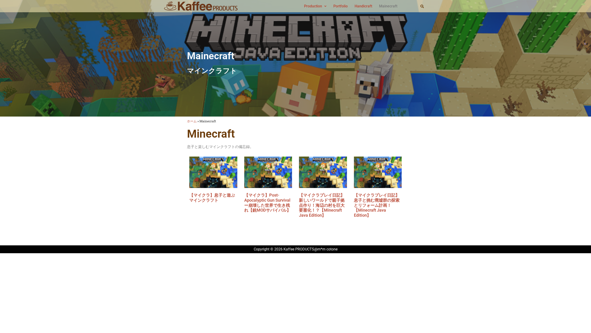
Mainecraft (388, 6)
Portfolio (340, 6)
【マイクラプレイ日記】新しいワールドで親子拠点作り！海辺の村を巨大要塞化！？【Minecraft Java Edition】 (322, 205)
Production (313, 6)
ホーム (192, 121)
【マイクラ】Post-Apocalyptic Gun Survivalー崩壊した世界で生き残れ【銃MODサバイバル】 (267, 203)
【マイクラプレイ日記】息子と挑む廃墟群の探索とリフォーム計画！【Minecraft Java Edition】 (377, 205)
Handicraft (363, 6)
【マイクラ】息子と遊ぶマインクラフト (212, 198)
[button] (315, 6)
